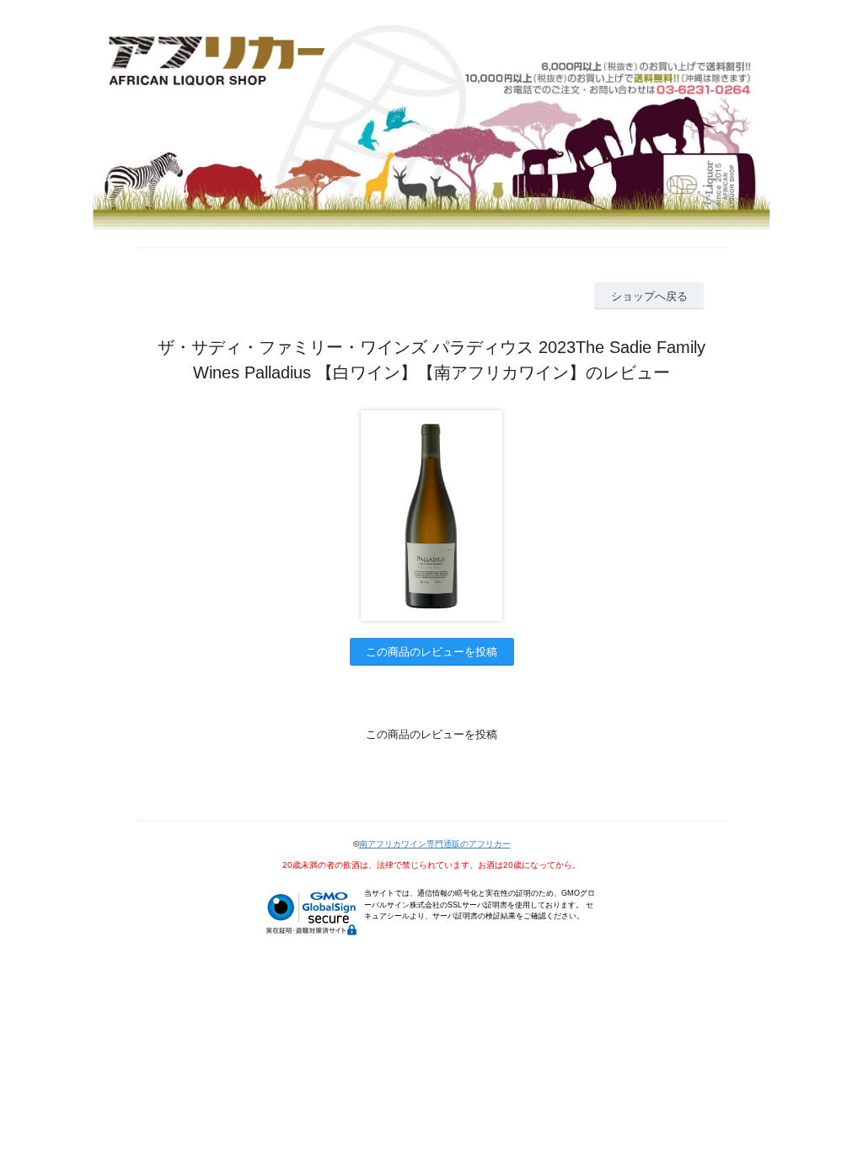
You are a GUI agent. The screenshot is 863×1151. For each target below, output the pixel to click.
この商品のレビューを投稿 (431, 651)
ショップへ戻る (649, 296)
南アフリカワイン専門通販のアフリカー (435, 844)
